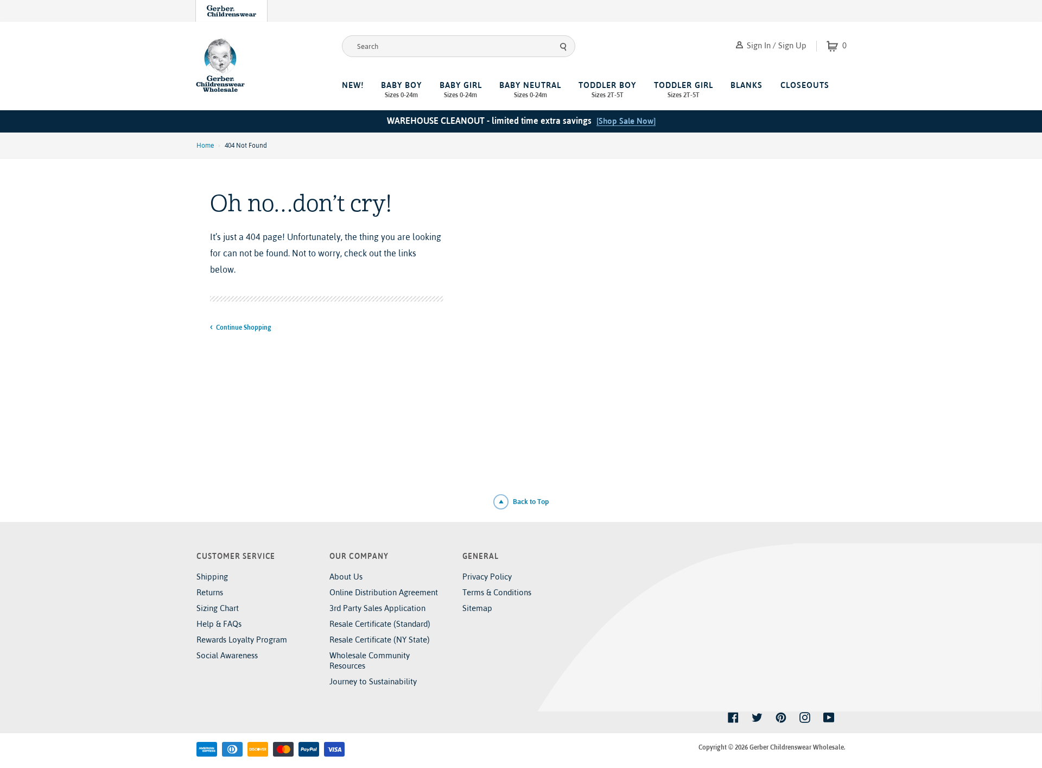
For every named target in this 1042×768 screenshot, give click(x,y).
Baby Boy (401, 89)
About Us (346, 576)
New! (353, 85)
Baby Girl (461, 89)
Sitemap (477, 608)
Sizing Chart (217, 608)
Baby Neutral (530, 89)
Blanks (746, 85)
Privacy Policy (487, 576)
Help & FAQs (219, 623)
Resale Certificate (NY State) (379, 639)
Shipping (212, 576)
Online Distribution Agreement (383, 592)
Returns (209, 592)
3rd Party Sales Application (377, 608)
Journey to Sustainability (373, 681)
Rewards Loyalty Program (241, 639)
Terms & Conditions (496, 592)
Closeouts (804, 85)
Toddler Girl (683, 89)
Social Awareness (227, 655)
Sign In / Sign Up (775, 45)
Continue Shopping (243, 327)
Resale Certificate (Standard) (379, 623)
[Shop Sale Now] (626, 120)
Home (205, 145)
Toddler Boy (607, 89)
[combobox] (458, 46)
